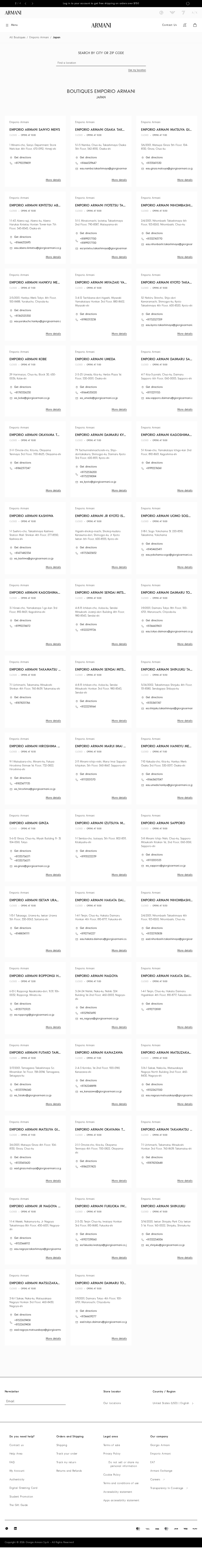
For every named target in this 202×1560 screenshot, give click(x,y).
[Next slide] (32, 3)
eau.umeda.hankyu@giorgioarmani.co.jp (169, 785)
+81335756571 (22, 856)
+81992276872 (22, 626)
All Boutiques (17, 37)
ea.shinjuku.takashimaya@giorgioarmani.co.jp (173, 708)
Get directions (22, 157)
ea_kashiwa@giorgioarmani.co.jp (33, 558)
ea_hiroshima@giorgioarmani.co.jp (34, 789)
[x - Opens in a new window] (7, 1528)
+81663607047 (154, 779)
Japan (56, 37)
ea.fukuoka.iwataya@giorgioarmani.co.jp (104, 1245)
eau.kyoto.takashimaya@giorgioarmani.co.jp (172, 325)
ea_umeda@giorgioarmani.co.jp (99, 398)
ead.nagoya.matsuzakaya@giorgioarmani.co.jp (42, 1330)
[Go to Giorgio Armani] (161, 12)
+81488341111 (21, 933)
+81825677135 (22, 783)
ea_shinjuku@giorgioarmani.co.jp (165, 1245)
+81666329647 (88, 163)
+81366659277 (88, 1316)
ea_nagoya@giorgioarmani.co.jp (99, 1018)
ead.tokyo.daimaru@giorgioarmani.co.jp (104, 1322)
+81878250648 (154, 1163)
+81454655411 (154, 549)
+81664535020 (88, 392)
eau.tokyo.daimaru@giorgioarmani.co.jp (169, 631)
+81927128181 (153, 1009)
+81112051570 (87, 779)
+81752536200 (88, 472)
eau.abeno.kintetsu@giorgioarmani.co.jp (38, 248)
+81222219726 (88, 630)
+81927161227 (87, 933)
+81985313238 (88, 319)
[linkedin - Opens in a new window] (15, 1528)
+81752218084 (88, 476)
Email (10, 1401)
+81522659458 (22, 1320)
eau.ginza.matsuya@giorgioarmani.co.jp (169, 168)
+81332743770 (154, 239)
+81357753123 (22, 1009)
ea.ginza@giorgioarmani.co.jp (32, 866)
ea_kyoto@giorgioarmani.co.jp (98, 482)
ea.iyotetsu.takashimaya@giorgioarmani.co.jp (107, 248)
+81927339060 (88, 1239)
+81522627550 (154, 1090)
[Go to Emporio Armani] (172, 12)
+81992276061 (154, 468)
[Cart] (195, 25)
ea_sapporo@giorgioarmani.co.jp (166, 866)
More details (53, 180)
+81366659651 (154, 626)
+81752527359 (154, 319)
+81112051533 (153, 860)
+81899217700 (88, 239)
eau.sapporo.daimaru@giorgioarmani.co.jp (171, 398)
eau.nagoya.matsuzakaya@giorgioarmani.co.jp (173, 1095)
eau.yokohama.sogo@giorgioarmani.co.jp (170, 555)
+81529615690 (88, 1013)
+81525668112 (22, 1243)
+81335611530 (153, 163)
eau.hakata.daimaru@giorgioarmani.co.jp (104, 939)
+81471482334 (22, 553)
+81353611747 (153, 703)
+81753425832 (88, 553)
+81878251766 (22, 703)
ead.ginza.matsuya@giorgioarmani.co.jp (38, 1168)
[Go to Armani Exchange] (194, 12)
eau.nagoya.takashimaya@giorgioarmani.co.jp (41, 1249)
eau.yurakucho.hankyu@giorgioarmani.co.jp (39, 321)
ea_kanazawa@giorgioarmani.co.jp (101, 1091)
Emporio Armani (39, 37)
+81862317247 (22, 468)
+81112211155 (153, 392)
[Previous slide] (25, 3)
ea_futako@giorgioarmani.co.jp (32, 1095)
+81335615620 (22, 1163)
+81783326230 (22, 392)
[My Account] (184, 25)
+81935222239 (88, 856)
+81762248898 (88, 1086)
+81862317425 (88, 1166)
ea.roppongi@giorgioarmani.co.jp (34, 1015)
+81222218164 (88, 706)
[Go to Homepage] (101, 25)
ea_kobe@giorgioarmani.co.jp (32, 398)
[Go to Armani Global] (13, 13)
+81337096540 (22, 1090)
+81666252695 (22, 242)
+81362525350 (22, 316)
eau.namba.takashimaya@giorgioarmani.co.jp (107, 168)
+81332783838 (154, 933)
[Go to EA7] (183, 12)
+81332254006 (154, 1239)
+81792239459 (22, 163)
